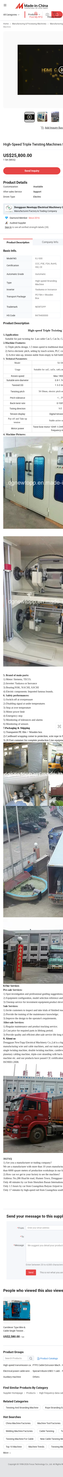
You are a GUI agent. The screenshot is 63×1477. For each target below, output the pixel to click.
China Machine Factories (18, 1423)
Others (36, 1376)
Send (30, 1272)
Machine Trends (36, 1446)
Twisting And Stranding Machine (22, 1407)
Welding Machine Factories (19, 1431)
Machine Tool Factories (48, 1423)
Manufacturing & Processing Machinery (29, 23)
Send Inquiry (32, 170)
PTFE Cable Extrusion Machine (47, 1365)
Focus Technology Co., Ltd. (41, 1464)
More (6, 1452)
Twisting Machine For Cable (19, 1438)
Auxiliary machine (12, 1376)
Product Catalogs (49, 1358)
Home (6, 23)
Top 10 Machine (14, 1446)
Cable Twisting (46, 1431)
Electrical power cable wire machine (21, 1370)
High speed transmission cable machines (18, 1365)
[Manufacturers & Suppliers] (31, 5)
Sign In (8, 227)
